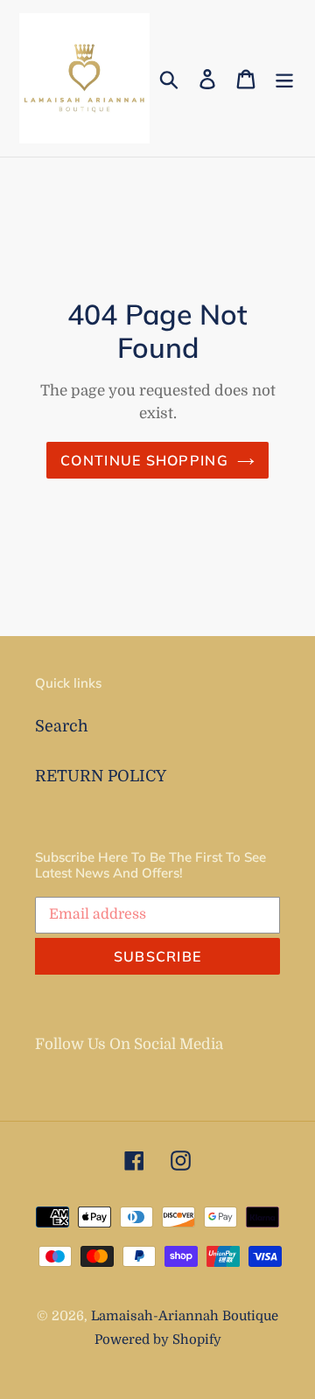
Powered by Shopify (157, 1340)
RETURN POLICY (100, 776)
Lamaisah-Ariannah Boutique (184, 1316)
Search (61, 726)
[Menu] (284, 78)
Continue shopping (144, 460)
